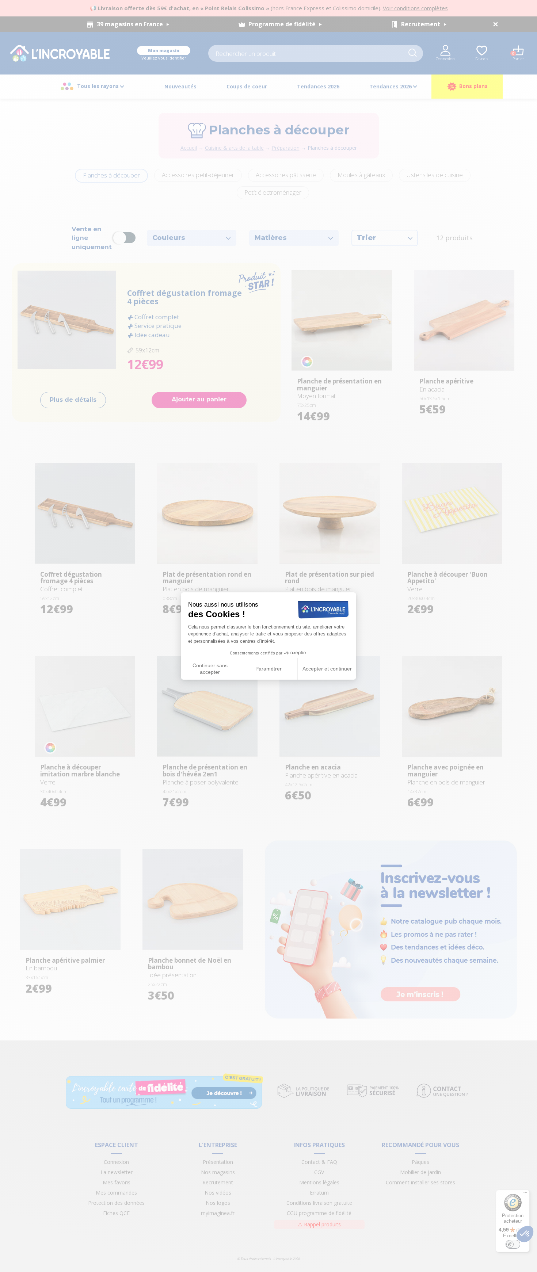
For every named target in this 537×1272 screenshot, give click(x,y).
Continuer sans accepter (210, 668)
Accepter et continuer (327, 669)
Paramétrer (268, 669)
